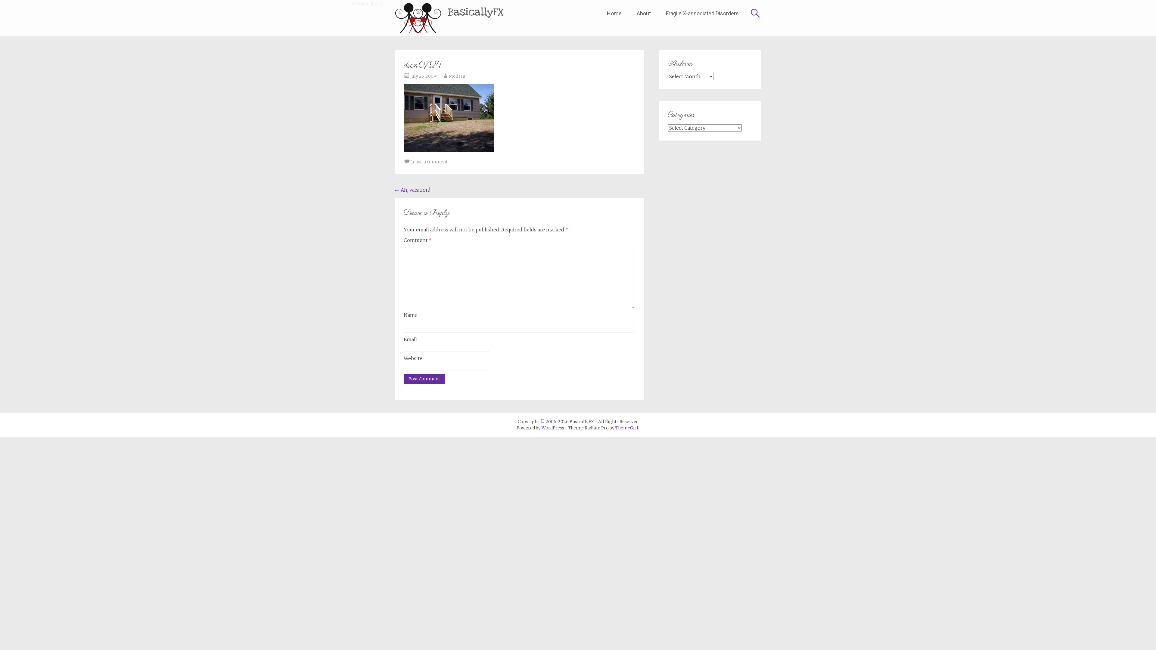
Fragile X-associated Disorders (702, 13)
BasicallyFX (476, 12)
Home (614, 13)
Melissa (457, 76)
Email (410, 339)
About (644, 13)
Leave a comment (429, 162)
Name (411, 315)
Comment (418, 240)
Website (413, 358)
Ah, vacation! (412, 190)
